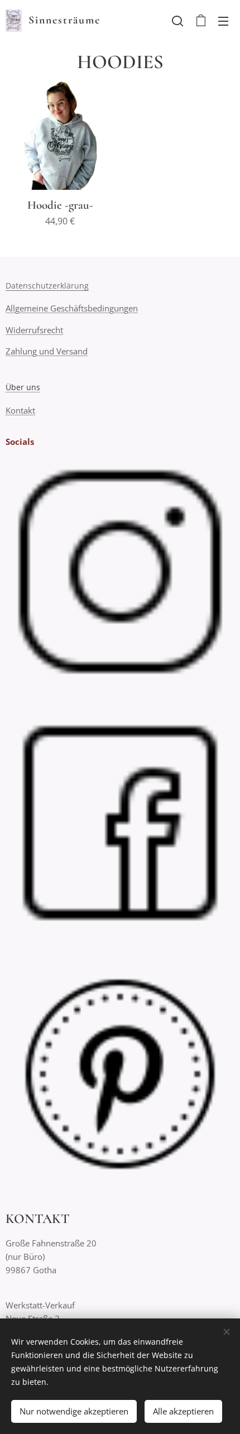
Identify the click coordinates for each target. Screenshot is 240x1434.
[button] (177, 21)
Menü (223, 20)
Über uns (23, 387)
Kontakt (20, 410)
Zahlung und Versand (47, 351)
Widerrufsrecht (34, 329)
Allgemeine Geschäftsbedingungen (72, 308)
